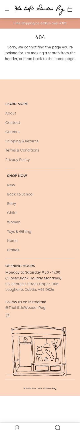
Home (12, 241)
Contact (12, 122)
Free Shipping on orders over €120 (40, 23)
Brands (13, 250)
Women (13, 222)
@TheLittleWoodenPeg (25, 307)
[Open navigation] (10, 9)
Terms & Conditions (22, 150)
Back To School (20, 194)
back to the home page (53, 59)
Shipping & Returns (21, 141)
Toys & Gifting (19, 231)
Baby (11, 203)
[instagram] (7, 315)
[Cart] (70, 9)
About (10, 113)
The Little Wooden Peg (44, 388)
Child (11, 213)
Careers (12, 132)
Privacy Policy (17, 160)
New (11, 185)
